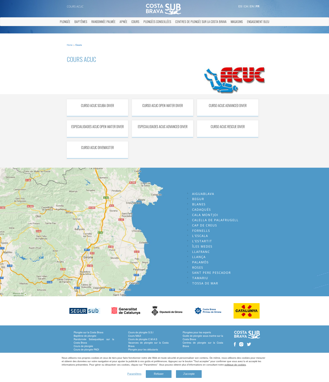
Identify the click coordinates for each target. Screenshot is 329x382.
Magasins (237, 21)
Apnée (123, 21)
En (252, 6)
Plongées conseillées (157, 21)
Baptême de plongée (85, 335)
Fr (257, 6)
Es (240, 6)
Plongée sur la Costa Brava (88, 332)
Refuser (158, 373)
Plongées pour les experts (197, 332)
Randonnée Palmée (103, 21)
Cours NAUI (134, 335)
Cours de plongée (83, 346)
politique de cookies (235, 364)
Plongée (65, 21)
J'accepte (189, 373)
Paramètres (134, 373)
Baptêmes (80, 21)
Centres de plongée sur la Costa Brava (201, 21)
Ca (246, 6)
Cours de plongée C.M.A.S (142, 339)
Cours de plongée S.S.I (140, 332)
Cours (135, 21)
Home (69, 44)
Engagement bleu (258, 21)
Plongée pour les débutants (143, 349)
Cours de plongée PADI (86, 349)
